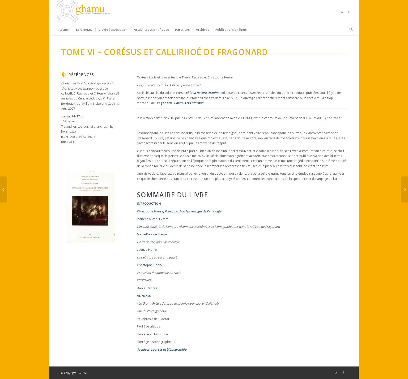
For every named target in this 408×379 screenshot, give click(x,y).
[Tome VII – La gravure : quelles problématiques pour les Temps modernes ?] (3, 189)
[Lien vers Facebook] (349, 11)
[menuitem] (64, 29)
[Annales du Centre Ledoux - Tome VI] (90, 207)
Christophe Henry (150, 211)
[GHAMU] (83, 12)
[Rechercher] (349, 29)
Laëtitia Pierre (147, 249)
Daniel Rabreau (148, 288)
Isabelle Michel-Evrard (153, 219)
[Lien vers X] (341, 11)
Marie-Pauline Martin (152, 234)
